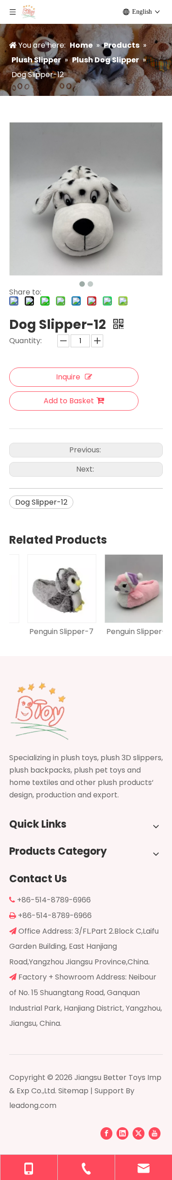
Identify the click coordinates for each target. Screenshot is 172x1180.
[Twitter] (138, 1133)
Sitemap (73, 1090)
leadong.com (32, 1105)
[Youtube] (155, 1133)
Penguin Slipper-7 (48, 631)
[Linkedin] (122, 1133)
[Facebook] (106, 1133)
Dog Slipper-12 (41, 502)
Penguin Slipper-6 (125, 631)
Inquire (68, 377)
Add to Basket (69, 400)
